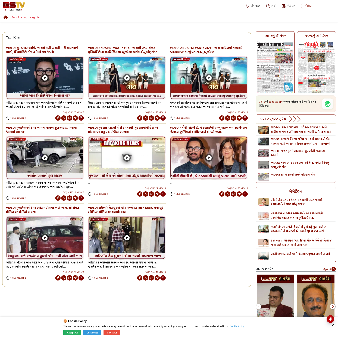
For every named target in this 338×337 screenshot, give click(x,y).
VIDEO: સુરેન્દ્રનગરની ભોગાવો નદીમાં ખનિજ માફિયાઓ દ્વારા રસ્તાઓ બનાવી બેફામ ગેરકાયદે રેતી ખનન (301, 141)
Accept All (72, 332)
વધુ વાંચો (327, 269)
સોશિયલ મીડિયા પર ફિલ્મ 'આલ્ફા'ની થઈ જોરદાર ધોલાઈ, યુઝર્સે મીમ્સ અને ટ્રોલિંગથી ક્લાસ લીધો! (301, 202)
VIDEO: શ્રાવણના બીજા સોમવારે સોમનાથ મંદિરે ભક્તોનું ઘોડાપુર (301, 129)
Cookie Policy (237, 326)
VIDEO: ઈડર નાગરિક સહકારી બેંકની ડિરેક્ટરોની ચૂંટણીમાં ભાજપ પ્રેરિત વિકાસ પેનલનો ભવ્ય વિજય (297, 165)
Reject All (112, 332)
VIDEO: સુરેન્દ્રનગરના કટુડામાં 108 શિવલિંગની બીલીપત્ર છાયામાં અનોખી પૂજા (301, 153)
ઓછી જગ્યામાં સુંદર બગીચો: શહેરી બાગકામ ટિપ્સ (297, 254)
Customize (92, 332)
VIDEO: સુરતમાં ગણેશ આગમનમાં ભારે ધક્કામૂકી (297, 174)
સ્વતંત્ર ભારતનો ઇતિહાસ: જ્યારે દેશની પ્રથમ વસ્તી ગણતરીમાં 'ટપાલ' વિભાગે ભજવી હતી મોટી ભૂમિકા (297, 215)
